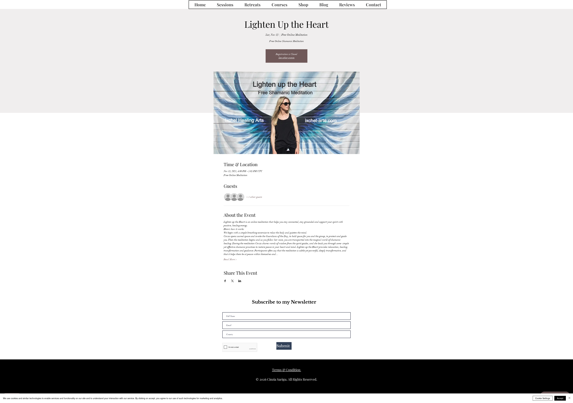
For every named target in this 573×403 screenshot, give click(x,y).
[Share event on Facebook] (225, 281)
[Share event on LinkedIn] (239, 281)
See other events (286, 57)
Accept (560, 398)
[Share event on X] (232, 281)
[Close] (569, 398)
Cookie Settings (542, 398)
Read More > (230, 259)
